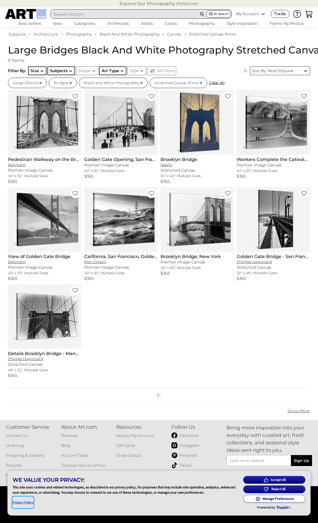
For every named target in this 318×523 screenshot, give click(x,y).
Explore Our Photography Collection (159, 3)
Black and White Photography (129, 34)
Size (35, 70)
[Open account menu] (263, 13)
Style (134, 70)
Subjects (17, 34)
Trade (280, 13)
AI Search (221, 14)
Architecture (46, 34)
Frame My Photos (287, 23)
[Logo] (25, 14)
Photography (79, 34)
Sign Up (301, 460)
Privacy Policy (23, 502)
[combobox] (124, 14)
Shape (84, 70)
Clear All (217, 83)
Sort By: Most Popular (273, 70)
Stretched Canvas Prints (212, 34)
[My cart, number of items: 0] (309, 14)
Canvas (174, 34)
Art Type (110, 70)
